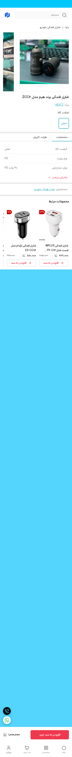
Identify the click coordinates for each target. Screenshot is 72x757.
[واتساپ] (7, 720)
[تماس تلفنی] (7, 711)
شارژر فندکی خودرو (50, 27)
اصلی (64, 123)
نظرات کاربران (40, 137)
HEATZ (59, 105)
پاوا (67, 27)
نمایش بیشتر (59, 177)
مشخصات (61, 137)
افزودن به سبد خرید (49, 735)
